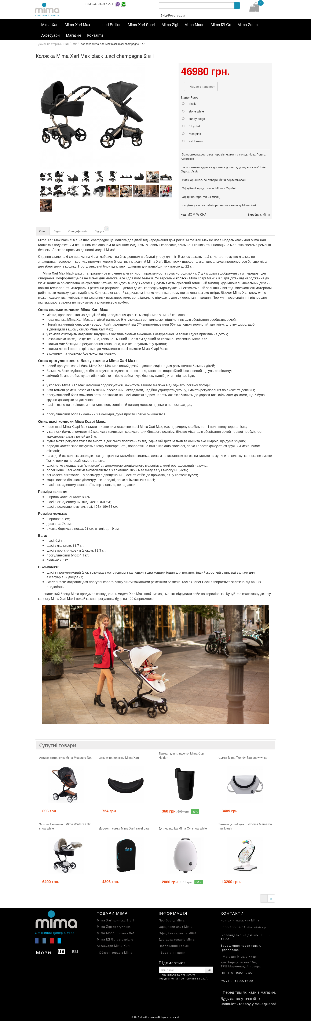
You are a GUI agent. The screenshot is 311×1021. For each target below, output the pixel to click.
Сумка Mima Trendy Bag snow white (243, 757)
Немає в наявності (202, 86)
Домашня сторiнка (50, 44)
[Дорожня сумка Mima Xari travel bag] (125, 855)
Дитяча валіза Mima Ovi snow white (183, 828)
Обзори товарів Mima (115, 952)
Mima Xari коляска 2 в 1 (115, 920)
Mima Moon (194, 24)
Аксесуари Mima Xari (113, 945)
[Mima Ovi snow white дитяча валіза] (185, 855)
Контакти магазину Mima (240, 920)
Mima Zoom (248, 24)
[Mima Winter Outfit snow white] (65, 855)
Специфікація (77, 231)
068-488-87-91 (99, 4)
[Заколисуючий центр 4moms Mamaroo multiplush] (245, 855)
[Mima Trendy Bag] (245, 784)
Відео (57, 231)
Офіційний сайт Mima (176, 926)
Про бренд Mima (172, 920)
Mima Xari (49, 24)
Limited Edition (108, 24)
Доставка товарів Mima (177, 939)
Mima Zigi (170, 24)
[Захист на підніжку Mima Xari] (125, 784)
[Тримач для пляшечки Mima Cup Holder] (185, 784)
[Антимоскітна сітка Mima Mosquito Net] (65, 784)
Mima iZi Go (221, 24)
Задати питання (173, 952)
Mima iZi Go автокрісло (115, 939)
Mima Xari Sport (141, 24)
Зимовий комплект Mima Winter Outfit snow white (65, 826)
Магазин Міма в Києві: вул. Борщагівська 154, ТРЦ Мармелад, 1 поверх (241, 961)
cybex (192, 474)
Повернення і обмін (174, 945)
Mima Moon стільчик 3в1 (116, 933)
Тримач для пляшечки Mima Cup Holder (181, 755)
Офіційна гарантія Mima (178, 933)
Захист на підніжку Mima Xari (119, 757)
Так (209, 969)
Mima (266, 214)
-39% (195, 811)
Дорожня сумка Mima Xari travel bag (124, 828)
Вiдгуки (101, 230)
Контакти (95, 35)
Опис (42, 231)
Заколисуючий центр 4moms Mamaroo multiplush (245, 826)
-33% (198, 882)
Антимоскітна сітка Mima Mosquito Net (65, 757)
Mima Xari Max (77, 24)
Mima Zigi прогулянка (114, 926)
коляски (182, 278)
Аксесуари (50, 35)
